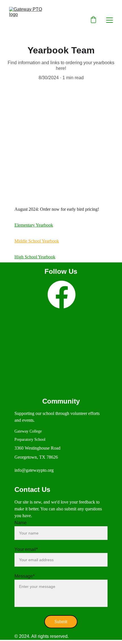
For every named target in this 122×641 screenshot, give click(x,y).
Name (20, 522)
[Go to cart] (93, 20)
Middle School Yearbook (36, 241)
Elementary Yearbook (33, 225)
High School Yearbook (34, 256)
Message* (24, 576)
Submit (60, 621)
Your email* (26, 549)
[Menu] (109, 20)
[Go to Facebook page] (61, 294)
